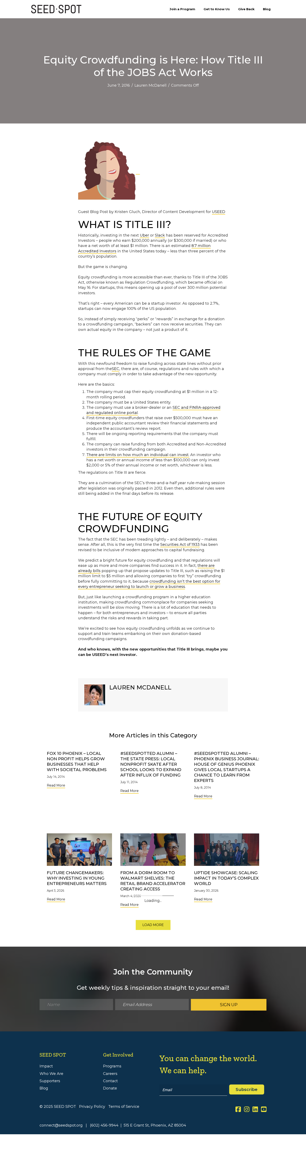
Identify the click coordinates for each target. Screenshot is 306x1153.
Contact (110, 1081)
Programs (112, 1066)
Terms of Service (123, 1106)
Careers (110, 1073)
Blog (267, 9)
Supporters (50, 1081)
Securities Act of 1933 (180, 544)
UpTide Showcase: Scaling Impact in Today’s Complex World (226, 878)
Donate (110, 1088)
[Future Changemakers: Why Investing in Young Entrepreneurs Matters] (79, 849)
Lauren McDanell (150, 85)
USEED (218, 211)
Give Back (246, 9)
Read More (56, 785)
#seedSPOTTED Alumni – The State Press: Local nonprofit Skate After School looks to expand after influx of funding (150, 764)
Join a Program (182, 9)
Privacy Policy (92, 1106)
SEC (115, 368)
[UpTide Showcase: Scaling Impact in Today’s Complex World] (226, 849)
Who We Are (51, 1073)
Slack (160, 235)
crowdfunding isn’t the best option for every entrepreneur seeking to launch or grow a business (149, 584)
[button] (153, 925)
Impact (46, 1066)
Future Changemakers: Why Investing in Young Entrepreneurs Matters (77, 878)
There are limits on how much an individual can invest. (137, 454)
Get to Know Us (217, 9)
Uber (144, 235)
